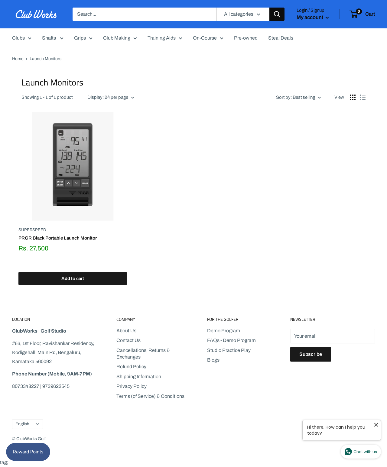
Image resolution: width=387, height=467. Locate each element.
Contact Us (128, 340)
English (22, 424)
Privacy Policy (131, 386)
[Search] (277, 14)
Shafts (49, 37)
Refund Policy (131, 366)
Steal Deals (280, 37)
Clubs (18, 37)
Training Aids (162, 37)
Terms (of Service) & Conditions (150, 396)
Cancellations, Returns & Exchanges (143, 353)
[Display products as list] (363, 97)
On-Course (205, 37)
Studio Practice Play (229, 350)
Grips (80, 37)
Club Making (116, 37)
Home (18, 58)
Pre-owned (246, 37)
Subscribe (310, 354)
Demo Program (223, 330)
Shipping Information (138, 376)
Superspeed (32, 230)
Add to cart (72, 278)
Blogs (213, 359)
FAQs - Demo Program (231, 340)
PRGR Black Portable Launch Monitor (57, 238)
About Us (126, 330)
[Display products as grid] (353, 97)
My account (310, 17)
